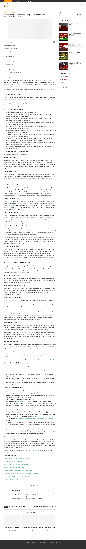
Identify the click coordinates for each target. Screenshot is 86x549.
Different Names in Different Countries (14, 67)
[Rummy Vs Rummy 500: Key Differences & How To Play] (63, 47)
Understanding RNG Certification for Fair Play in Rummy (18, 476)
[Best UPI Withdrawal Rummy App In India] (12, 520)
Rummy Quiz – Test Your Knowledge (13, 461)
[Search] (81, 5)
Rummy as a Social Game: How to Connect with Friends (18, 470)
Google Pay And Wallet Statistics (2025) (23, 1)
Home (5, 9)
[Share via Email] (37, 485)
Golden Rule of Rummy (11, 75)
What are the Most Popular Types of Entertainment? (17, 464)
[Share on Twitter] (34, 485)
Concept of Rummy (10, 53)
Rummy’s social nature (9, 300)
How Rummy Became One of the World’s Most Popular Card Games (21, 473)
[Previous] (13, 1)
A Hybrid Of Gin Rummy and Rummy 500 (14, 72)
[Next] (14, 1)
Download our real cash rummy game (30, 450)
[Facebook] (75, 1)
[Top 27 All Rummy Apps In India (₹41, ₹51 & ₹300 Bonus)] (47, 520)
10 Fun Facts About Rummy (10, 48)
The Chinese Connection (11, 59)
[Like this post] (31, 485)
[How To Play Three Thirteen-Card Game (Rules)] (63, 56)
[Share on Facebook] (33, 485)
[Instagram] (78, 1)
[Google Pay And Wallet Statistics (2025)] (63, 27)
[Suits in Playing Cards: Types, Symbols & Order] (30, 520)
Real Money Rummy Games (65, 84)
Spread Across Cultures (11, 61)
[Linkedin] (80, 1)
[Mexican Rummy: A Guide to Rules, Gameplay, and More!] (63, 66)
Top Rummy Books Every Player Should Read (15, 479)
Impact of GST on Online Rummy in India (14, 467)
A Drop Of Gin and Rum (11, 69)
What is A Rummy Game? (10, 45)
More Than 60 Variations (11, 64)
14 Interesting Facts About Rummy (12, 51)
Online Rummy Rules (63, 76)
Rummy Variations (63, 82)
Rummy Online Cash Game (65, 87)
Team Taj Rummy (11, 16)
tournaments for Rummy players (23, 401)
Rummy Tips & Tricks (63, 79)
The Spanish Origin (10, 56)
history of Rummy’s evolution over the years (19, 86)
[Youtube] (81, 1)
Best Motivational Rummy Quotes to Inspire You (16, 458)
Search (60, 12)
